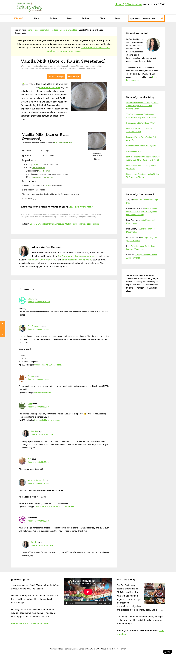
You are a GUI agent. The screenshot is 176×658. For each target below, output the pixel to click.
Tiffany (31, 298)
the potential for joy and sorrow (47, 420)
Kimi (29, 458)
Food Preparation (41, 29)
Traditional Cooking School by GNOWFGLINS (29, 7)
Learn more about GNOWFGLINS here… (31, 623)
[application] (88, 591)
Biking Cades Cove (42, 392)
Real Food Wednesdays (80, 206)
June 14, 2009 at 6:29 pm (38, 520)
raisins (35, 164)
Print (98, 159)
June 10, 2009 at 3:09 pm (38, 406)
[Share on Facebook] (2, 323)
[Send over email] (2, 334)
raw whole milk (38, 167)
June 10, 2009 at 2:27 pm (38, 379)
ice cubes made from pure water (42, 177)
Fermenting (33, 259)
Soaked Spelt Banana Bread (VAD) (141, 145)
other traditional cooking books (76, 259)
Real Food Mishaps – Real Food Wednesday (54, 506)
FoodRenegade (34, 326)
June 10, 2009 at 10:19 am (39, 301)
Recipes (54, 29)
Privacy (115, 648)
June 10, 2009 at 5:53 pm (38, 462)
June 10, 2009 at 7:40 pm (38, 483)
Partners (123, 648)
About (103, 648)
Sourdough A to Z (48, 259)
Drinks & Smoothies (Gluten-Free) (61, 223)
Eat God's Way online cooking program (76, 255)
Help (109, 648)
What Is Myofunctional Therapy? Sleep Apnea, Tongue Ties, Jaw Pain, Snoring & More (142, 105)
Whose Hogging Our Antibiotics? (48, 364)
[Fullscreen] (109, 603)
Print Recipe (73, 76)
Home (29, 29)
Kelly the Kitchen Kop (37, 480)
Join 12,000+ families (128, 4)
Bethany (31, 376)
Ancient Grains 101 (134, 151)
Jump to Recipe (56, 76)
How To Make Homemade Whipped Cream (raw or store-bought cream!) (141, 211)
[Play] (67, 603)
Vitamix (48, 185)
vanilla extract (44, 171)
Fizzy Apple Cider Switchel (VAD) (140, 122)
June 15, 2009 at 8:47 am (42, 545)
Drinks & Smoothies (68, 29)
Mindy (30, 403)
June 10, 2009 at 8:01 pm (42, 434)
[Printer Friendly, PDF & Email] (28, 84)
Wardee (34, 431)
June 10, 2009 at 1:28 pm (38, 329)
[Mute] (105, 603)
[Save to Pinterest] (2, 329)
